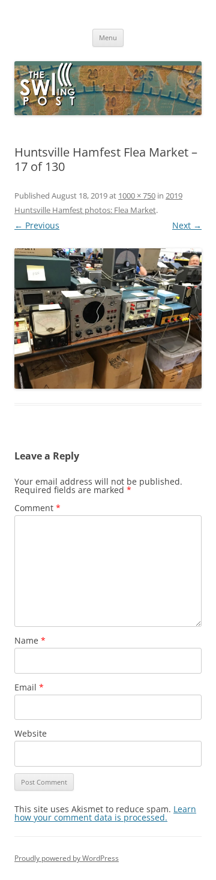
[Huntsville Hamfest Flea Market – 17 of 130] (108, 318)
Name (30, 640)
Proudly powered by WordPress (66, 858)
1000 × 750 (136, 195)
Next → (187, 225)
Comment (37, 507)
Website (30, 733)
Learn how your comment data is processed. (105, 813)
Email (29, 687)
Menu (108, 37)
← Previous (36, 225)
